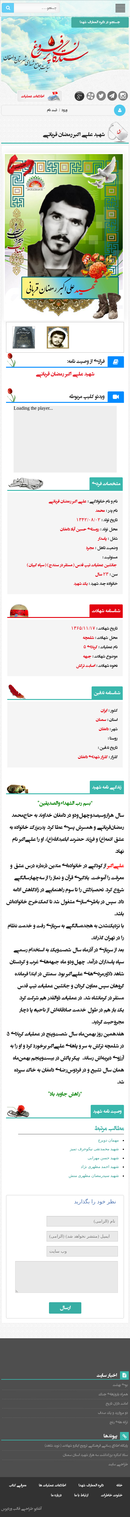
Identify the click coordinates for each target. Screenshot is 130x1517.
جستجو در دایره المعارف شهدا (100, 22)
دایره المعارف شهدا (91, 1485)
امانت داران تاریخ (117, 1403)
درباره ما (56, 1495)
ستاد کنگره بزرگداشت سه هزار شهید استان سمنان (95, 1455)
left (10, 340)
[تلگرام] (112, 96)
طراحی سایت (118, 1464)
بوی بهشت (120, 1385)
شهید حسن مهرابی (103, 1158)
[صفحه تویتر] (101, 96)
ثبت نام (52, 110)
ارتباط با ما (81, 1495)
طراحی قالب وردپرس (17, 1508)
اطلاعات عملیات (32, 96)
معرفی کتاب (17, 1485)
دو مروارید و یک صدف (113, 1412)
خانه (119, 1485)
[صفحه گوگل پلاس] (79, 96)
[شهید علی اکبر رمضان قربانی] (65, 237)
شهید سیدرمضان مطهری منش (94, 1175)
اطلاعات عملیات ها (52, 1485)
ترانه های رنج (119, 1422)
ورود (64, 110)
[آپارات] (90, 96)
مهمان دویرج (108, 1140)
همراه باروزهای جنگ (113, 1394)
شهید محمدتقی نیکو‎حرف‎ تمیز (94, 1149)
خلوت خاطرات (111, 1495)
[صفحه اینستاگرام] (123, 96)
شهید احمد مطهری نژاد (100, 1166)
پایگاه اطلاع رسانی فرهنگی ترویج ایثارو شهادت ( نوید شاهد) (86, 1445)
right (120, 340)
